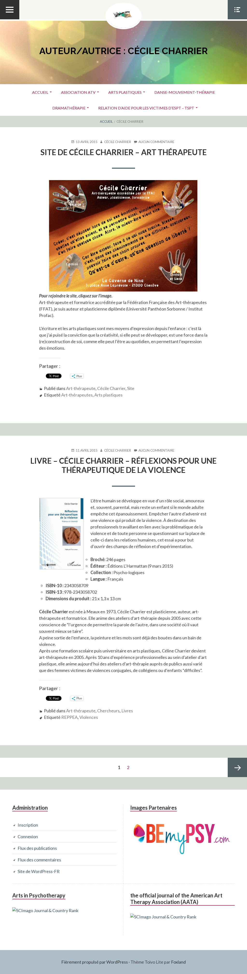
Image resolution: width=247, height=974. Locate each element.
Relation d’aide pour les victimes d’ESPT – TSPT (146, 108)
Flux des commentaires (39, 859)
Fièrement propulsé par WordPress (94, 962)
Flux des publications (37, 848)
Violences (88, 717)
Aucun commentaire (156, 142)
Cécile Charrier (111, 388)
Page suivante (237, 767)
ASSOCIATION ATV (78, 92)
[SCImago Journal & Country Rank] (45, 910)
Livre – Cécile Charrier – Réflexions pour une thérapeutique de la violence (123, 465)
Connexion (28, 836)
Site (130, 388)
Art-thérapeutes (77, 394)
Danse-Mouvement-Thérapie (184, 92)
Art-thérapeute (81, 388)
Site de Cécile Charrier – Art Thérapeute (124, 152)
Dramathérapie (68, 108)
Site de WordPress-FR (39, 871)
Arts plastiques (125, 92)
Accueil (40, 92)
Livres (127, 710)
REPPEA (69, 717)
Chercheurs (108, 710)
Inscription (28, 825)
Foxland (178, 962)
